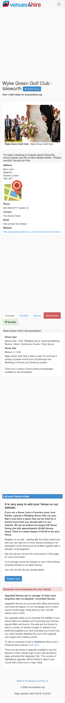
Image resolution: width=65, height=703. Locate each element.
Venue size (10, 348)
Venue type (11, 336)
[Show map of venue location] (32, 190)
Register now (13, 578)
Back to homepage (26, 680)
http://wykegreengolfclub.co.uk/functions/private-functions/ (32, 231)
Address (7, 165)
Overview (9, 315)
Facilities (24, 315)
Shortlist (11, 322)
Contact (7, 211)
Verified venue (33, 88)
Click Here (34, 644)
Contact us (43, 680)
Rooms (37, 315)
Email (6, 219)
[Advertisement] (32, 44)
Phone (6, 203)
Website (7, 227)
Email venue (52, 315)
